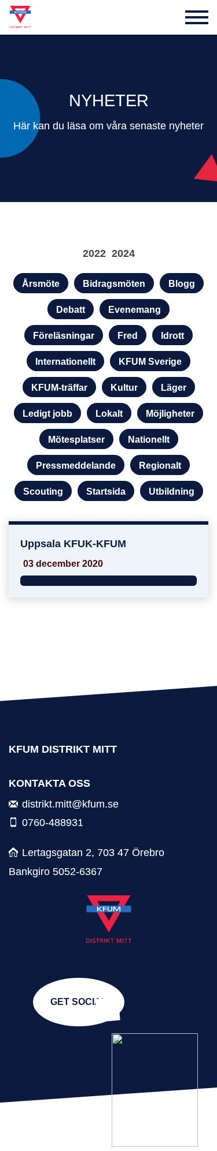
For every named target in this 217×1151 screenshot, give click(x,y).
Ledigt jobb (47, 413)
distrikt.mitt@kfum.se (70, 804)
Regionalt (160, 465)
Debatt (70, 310)
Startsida (106, 491)
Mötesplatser (76, 439)
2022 (94, 253)
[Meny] (196, 17)
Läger (173, 388)
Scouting (43, 491)
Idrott (172, 336)
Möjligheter (170, 413)
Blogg (181, 284)
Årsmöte (41, 284)
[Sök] (168, 17)
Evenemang (134, 310)
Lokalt (109, 413)
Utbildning (171, 491)
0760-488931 (52, 822)
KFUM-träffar (59, 388)
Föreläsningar (63, 336)
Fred (127, 336)
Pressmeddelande (76, 465)
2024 (123, 253)
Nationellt (149, 439)
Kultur (124, 388)
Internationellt (65, 362)
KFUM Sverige (150, 362)
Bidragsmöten (114, 284)
